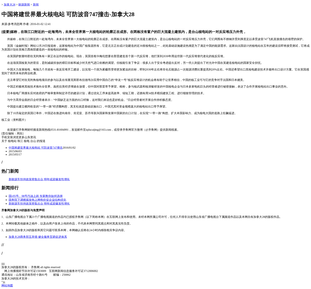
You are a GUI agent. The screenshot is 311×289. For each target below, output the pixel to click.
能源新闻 (24, 4)
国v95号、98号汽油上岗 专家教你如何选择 (36, 196)
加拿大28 (9, 4)
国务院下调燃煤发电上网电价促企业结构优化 (37, 199)
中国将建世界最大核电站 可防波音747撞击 (36, 147)
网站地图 (7, 285)
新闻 (36, 4)
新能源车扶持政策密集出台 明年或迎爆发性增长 (39, 179)
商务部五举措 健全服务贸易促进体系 (43, 236)
